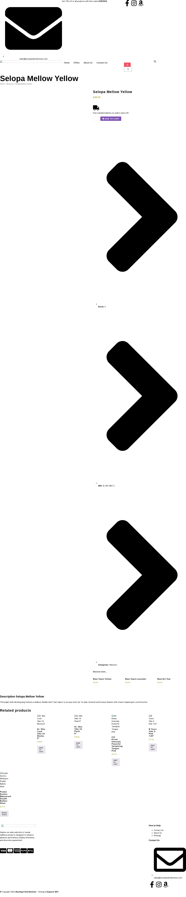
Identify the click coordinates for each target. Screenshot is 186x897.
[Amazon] (141, 3)
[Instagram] (134, 3)
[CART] (128, 69)
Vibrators (10, 84)
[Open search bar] (155, 61)
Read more (4, 814)
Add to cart (41, 750)
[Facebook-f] (127, 3)
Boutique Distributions (25, 892)
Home (2, 84)
